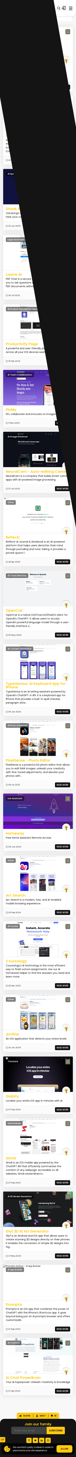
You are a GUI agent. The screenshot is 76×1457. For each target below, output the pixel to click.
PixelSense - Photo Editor (28, 760)
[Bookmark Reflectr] (67, 502)
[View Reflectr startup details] (38, 515)
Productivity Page (22, 343)
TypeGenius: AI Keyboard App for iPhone (36, 685)
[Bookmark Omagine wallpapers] (67, 31)
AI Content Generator (19, 648)
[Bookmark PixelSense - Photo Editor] (67, 725)
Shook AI (13, 208)
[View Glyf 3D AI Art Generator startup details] (38, 1209)
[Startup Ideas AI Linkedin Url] (41, 1440)
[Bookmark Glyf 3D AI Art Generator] (67, 1196)
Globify (12, 1096)
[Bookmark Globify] (67, 1061)
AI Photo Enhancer (17, 725)
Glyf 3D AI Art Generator (27, 1231)
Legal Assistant (16, 239)
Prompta (14, 1304)
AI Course (13, 926)
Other (11, 502)
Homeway (15, 833)
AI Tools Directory (17, 575)
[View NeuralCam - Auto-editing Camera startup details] (38, 449)
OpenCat (14, 610)
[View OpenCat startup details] (38, 588)
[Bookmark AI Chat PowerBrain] (67, 1343)
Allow (64, 1448)
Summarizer (14, 1123)
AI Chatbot (14, 1342)
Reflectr (13, 537)
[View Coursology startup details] (38, 938)
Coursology (16, 961)
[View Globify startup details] (38, 1074)
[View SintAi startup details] (38, 1136)
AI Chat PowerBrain (23, 1377)
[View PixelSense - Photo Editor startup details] (38, 738)
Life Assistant (15, 798)
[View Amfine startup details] (38, 1012)
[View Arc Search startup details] (38, 873)
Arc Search (15, 895)
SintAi (11, 1158)
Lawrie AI (14, 274)
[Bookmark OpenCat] (67, 575)
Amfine (12, 1034)
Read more (62, 488)
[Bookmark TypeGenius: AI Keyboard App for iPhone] (67, 649)
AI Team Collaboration (20, 374)
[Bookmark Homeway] (67, 798)
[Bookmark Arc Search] (67, 860)
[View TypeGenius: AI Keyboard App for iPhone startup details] (38, 661)
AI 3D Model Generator (20, 1196)
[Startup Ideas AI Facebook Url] (29, 1440)
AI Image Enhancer (18, 436)
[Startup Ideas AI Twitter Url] (35, 1440)
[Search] (58, 8)
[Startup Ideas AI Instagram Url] (48, 1440)
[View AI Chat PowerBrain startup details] (38, 1355)
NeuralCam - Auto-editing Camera (38, 471)
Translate (13, 1061)
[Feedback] (2, 1439)
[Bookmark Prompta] (67, 1269)
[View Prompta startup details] (21, 1266)
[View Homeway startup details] (38, 811)
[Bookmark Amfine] (67, 999)
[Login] (64, 8)
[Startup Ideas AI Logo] (73, 1435)
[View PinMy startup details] (38, 387)
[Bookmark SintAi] (67, 1123)
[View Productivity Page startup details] (38, 321)
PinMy (11, 409)
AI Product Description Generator (25, 309)
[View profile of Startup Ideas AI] (66, 61)
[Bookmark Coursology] (67, 926)
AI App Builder (15, 1269)
